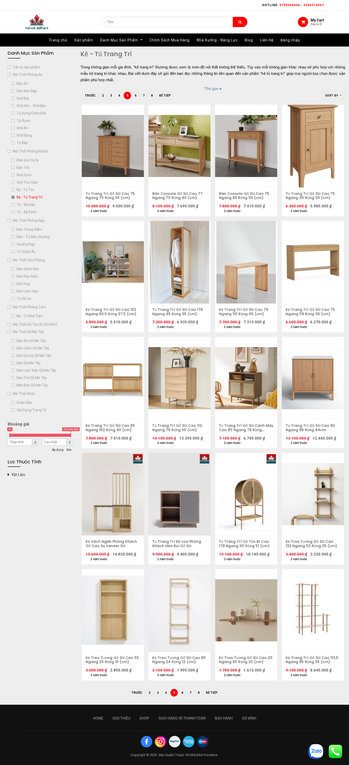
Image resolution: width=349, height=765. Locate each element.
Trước (90, 95)
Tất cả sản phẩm (26, 67)
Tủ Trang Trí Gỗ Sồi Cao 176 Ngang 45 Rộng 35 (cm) (177, 312)
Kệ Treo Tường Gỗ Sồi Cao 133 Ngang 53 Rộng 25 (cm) (311, 543)
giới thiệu (121, 718)
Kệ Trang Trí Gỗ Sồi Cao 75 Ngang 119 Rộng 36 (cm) (310, 312)
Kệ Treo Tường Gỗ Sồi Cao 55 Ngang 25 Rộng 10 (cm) (112, 660)
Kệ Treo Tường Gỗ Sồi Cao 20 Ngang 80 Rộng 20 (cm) (245, 660)
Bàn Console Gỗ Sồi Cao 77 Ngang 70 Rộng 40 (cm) (177, 196)
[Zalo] (315, 751)
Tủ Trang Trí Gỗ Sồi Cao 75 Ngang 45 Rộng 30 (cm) (310, 196)
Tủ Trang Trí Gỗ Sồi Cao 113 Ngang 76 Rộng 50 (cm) (177, 427)
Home (98, 718)
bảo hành (224, 718)
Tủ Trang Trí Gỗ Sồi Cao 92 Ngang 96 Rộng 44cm (310, 427)
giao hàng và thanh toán (182, 718)
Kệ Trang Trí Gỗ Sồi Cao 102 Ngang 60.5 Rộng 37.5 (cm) (111, 312)
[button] (333, 95)
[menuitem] (58, 40)
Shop (144, 718)
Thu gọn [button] (211, 88)
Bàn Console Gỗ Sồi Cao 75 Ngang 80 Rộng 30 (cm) (244, 196)
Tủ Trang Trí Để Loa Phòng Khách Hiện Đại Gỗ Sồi (176, 543)
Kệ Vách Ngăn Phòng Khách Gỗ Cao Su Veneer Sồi (111, 543)
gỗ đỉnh (249, 718)
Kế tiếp (165, 95)
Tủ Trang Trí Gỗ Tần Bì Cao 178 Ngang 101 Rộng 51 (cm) (244, 543)
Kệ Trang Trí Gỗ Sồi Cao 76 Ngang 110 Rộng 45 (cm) (243, 312)
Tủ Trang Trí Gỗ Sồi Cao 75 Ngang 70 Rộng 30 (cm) (110, 196)
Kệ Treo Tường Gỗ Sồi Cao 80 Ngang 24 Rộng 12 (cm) (179, 660)
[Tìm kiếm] (240, 22)
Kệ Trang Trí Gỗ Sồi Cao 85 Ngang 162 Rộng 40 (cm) (110, 427)
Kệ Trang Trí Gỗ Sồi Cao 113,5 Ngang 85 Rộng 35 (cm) (312, 660)
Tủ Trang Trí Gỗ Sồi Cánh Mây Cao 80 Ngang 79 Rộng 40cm (246, 427)
